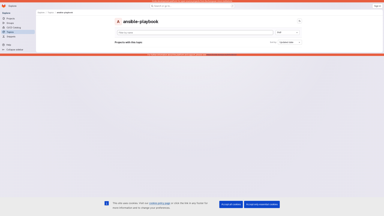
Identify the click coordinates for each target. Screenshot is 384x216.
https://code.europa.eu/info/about (222, 55)
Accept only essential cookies (262, 204)
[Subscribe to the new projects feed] (299, 21)
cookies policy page (159, 203)
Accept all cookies (231, 204)
